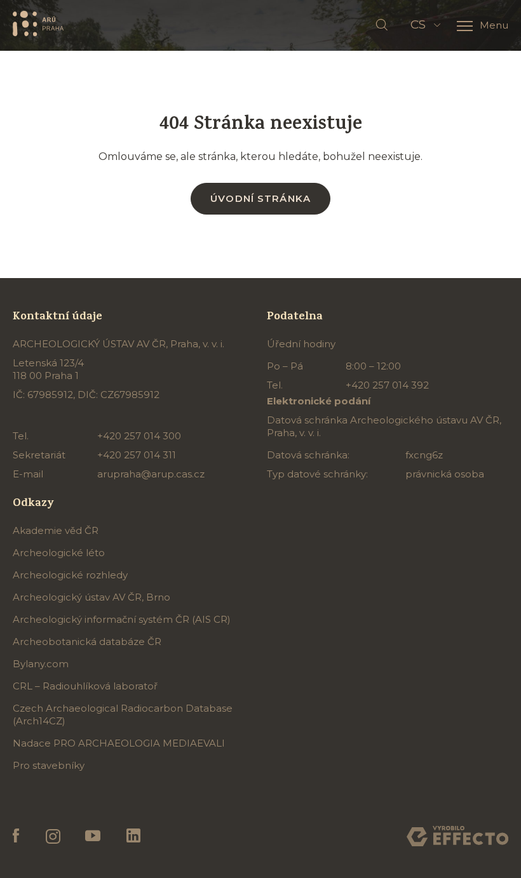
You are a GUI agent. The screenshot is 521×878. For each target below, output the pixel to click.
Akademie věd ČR (55, 530)
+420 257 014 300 (139, 436)
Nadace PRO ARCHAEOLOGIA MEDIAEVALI (119, 743)
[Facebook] (16, 836)
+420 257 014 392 (387, 385)
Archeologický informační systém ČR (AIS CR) (122, 619)
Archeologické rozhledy (70, 575)
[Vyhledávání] (382, 25)
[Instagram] (52, 836)
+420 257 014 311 (136, 455)
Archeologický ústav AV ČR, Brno (91, 597)
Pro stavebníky (49, 765)
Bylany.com (41, 664)
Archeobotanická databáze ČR (87, 641)
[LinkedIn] (133, 836)
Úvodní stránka (260, 198)
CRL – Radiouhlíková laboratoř (85, 686)
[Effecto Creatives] (457, 836)
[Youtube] (93, 836)
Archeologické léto (59, 553)
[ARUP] (38, 23)
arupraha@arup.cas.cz (151, 474)
